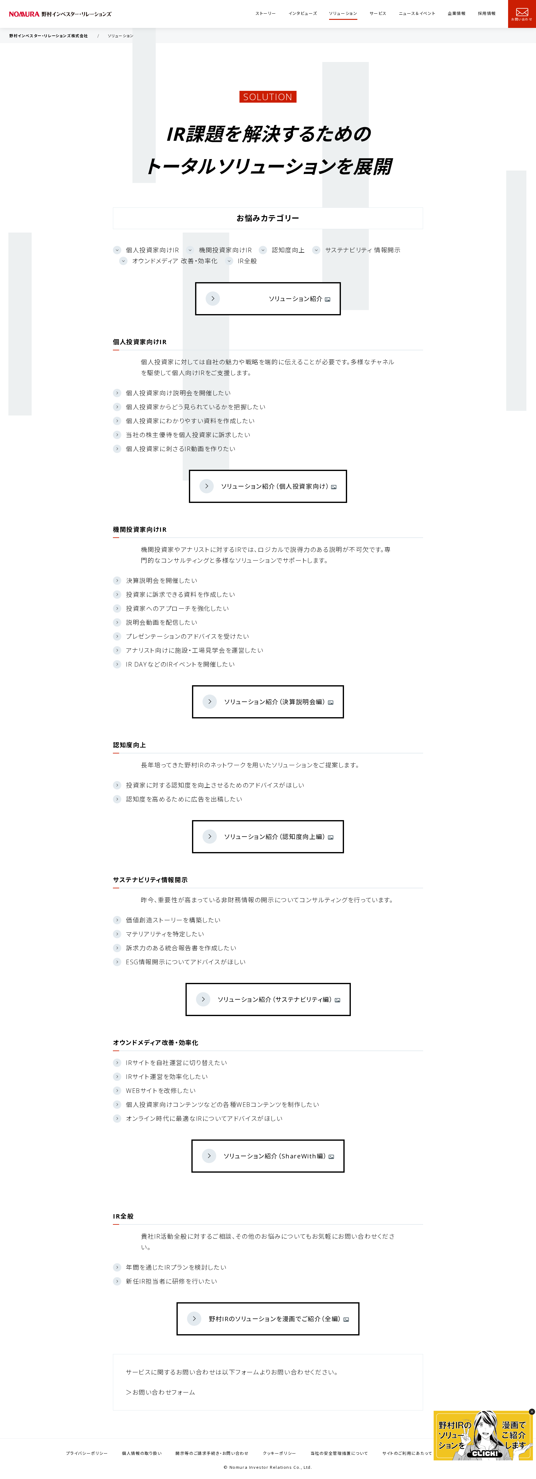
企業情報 (457, 13)
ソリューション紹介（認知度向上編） (275, 837)
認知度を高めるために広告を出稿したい (184, 799)
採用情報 (487, 13)
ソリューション (343, 13)
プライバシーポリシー (87, 1453)
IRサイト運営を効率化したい (167, 1077)
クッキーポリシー (280, 1453)
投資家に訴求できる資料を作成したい (180, 594)
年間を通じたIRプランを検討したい (176, 1267)
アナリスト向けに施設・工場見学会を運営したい (194, 650)
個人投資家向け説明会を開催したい (178, 393)
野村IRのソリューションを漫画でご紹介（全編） (275, 1319)
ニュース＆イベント (417, 13)
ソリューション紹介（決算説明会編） (275, 702)
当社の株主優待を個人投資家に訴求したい (188, 435)
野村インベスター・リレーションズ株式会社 (48, 35)
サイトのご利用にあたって (407, 1453)
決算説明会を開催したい (162, 580)
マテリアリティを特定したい (165, 934)
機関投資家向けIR (225, 250)
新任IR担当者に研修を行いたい (171, 1281)
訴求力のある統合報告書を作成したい (181, 948)
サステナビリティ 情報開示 (363, 250)
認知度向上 (288, 250)
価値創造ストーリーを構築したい (173, 920)
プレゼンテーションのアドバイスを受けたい (187, 636)
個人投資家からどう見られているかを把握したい (196, 407)
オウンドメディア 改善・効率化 (175, 261)
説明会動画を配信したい (162, 622)
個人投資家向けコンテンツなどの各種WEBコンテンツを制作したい (222, 1104)
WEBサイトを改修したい (161, 1090)
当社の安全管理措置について (339, 1453)
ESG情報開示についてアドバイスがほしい (186, 962)
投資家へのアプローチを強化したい (177, 608)
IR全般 (247, 261)
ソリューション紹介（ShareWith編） (275, 1156)
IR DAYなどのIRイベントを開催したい (180, 664)
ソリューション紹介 (296, 299)
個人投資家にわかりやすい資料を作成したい (190, 421)
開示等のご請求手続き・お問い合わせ (212, 1453)
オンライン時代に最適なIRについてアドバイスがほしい (204, 1118)
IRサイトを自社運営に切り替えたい (176, 1063)
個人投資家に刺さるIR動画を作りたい (181, 449)
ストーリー (266, 13)
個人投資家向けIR (152, 250)
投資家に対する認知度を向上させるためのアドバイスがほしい (215, 785)
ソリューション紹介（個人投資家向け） (275, 486)
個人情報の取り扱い (142, 1453)
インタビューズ (302, 13)
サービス (377, 13)
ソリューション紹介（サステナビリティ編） (275, 999)
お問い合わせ (522, 19)
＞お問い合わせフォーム (161, 1392)
